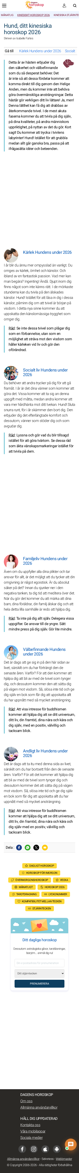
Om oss (26, 1101)
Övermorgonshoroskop (31, 880)
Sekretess (48, 1159)
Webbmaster (64, 1159)
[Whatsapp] (27, 847)
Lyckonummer (58, 894)
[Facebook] (19, 847)
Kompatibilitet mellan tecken (42, 901)
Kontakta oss (30, 1125)
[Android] (56, 1149)
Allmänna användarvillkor (38, 1107)
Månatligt (26, 887)
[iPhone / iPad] (45, 1149)
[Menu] (4, 5)
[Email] (44, 847)
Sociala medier (31, 1137)
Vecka (64, 880)
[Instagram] (33, 1149)
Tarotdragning (26, 894)
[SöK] (74, 5)
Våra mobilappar (32, 1131)
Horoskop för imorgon (41, 873)
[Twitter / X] (36, 847)
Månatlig (7, 15)
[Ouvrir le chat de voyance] (70, 1144)
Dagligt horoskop (41, 866)
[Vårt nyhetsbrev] (64, 5)
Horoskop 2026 (55, 887)
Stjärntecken (41, 909)
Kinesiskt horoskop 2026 (33, 15)
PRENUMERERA (39, 984)
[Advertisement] (39, 197)
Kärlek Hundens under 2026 (40, 51)
